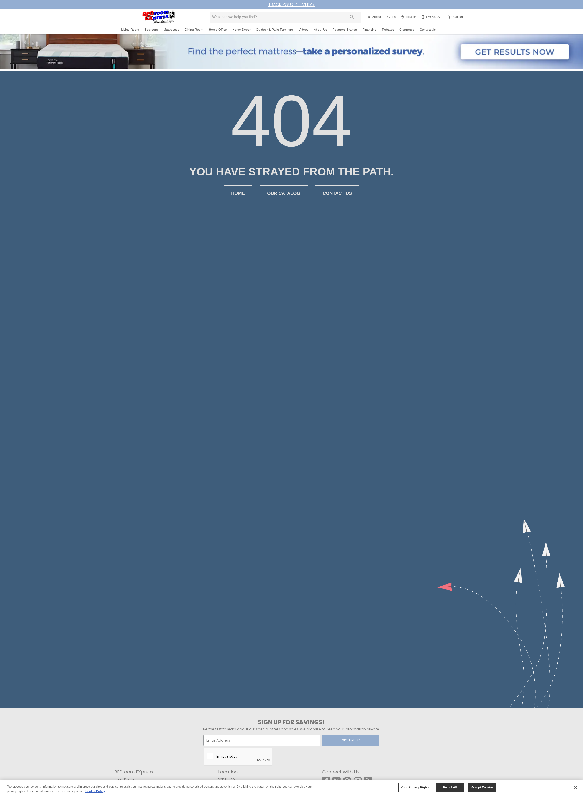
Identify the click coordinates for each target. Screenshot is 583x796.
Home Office (218, 29)
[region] (291, 788)
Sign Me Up (351, 740)
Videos (303, 29)
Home (238, 193)
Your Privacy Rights (415, 787)
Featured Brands (344, 29)
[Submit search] (352, 17)
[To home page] (159, 17)
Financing (369, 29)
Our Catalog (283, 193)
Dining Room (194, 29)
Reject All (450, 787)
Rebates (388, 29)
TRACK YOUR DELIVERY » (291, 5)
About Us (320, 29)
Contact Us (428, 29)
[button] (369, 17)
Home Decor (241, 29)
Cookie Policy (95, 791)
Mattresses (171, 29)
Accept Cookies (482, 787)
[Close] (576, 788)
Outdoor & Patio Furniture (274, 29)
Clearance (406, 29)
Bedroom (151, 29)
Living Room (130, 29)
